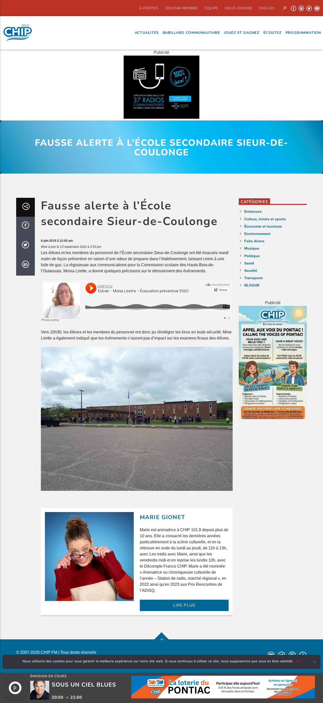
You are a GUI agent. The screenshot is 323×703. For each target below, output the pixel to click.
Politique (252, 256)
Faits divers (254, 241)
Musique (251, 248)
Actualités (147, 32)
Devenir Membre (181, 8)
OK (298, 661)
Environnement (257, 234)
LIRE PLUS (184, 605)
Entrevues (253, 211)
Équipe (211, 8)
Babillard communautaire (191, 32)
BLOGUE (251, 285)
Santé (249, 263)
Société (250, 271)
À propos (148, 8)
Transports (253, 278)
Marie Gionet (162, 517)
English (267, 8)
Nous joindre (238, 8)
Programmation (303, 32)
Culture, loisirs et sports (265, 219)
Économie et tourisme (263, 226)
